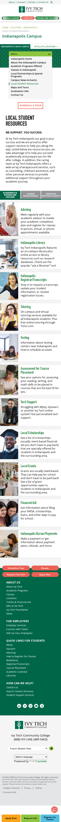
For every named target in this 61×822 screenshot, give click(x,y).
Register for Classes (50, 818)
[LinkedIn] (19, 706)
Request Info (30, 818)
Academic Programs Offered (26, 66)
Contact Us (17, 95)
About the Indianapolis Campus (28, 62)
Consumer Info (9, 792)
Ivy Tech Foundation (17, 609)
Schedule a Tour (30, 105)
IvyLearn (10, 648)
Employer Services (16, 625)
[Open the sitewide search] (52, 2)
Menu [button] (14, 53)
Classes (10, 594)
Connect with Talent (17, 629)
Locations (15, 27)
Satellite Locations (45, 46)
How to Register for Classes (21, 656)
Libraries (11, 675)
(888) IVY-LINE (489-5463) (30, 739)
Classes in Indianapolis (23, 70)
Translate (41, 761)
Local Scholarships (32, 433)
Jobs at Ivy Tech (14, 605)
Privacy (27, 788)
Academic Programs (17, 590)
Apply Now (11, 818)
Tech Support (29, 402)
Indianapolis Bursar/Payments (39, 534)
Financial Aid (28, 503)
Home (5, 27)
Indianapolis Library (33, 243)
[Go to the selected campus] (51, 748)
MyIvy (9, 644)
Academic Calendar (16, 671)
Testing (25, 338)
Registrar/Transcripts (17, 663)
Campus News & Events (24, 80)
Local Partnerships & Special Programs (26, 75)
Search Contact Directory (19, 691)
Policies (38, 788)
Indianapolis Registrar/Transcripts (34, 278)
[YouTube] (36, 706)
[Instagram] (30, 706)
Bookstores (12, 660)
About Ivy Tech (14, 586)
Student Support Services (20, 695)
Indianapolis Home (21, 59)
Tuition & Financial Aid (18, 602)
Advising (26, 210)
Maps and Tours (20, 87)
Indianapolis (30, 27)
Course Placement (16, 667)
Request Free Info (16, 574)
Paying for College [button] (47, 18)
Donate (45, 568)
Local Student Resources (24, 83)
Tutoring (26, 307)
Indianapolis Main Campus (15, 46)
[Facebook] (25, 706)
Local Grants (28, 466)
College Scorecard (11, 788)
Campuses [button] (27, 18)
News (9, 613)
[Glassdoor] (42, 706)
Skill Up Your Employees (19, 633)
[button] (43, 2)
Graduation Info (20, 91)
